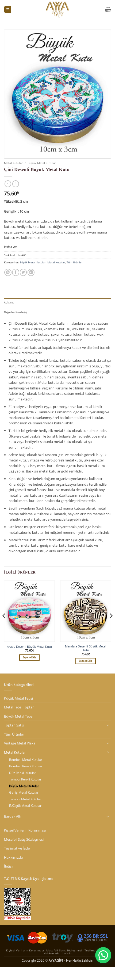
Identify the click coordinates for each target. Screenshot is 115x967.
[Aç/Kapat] (108, 725)
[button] (7, 9)
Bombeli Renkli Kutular (26, 766)
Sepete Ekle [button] (29, 657)
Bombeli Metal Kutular (25, 760)
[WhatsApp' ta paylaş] (7, 272)
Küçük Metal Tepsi (18, 698)
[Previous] (4, 626)
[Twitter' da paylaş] (23, 272)
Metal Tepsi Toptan (19, 707)
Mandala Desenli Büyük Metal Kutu (85, 648)
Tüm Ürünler (75, 262)
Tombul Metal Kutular (25, 799)
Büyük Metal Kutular (42, 163)
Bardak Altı (12, 816)
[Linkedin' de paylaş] (31, 272)
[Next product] (8, 183)
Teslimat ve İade (17, 848)
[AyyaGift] (57, 9)
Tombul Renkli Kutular (25, 779)
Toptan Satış (14, 725)
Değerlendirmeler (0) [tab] (15, 312)
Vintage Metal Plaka (19, 743)
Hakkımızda (13, 857)
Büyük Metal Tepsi (18, 716)
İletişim (10, 866)
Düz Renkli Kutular (22, 773)
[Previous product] (15, 183)
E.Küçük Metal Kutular (25, 806)
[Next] (111, 626)
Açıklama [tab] (9, 302)
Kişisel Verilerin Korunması (25, 830)
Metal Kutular (13, 163)
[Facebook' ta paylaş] (15, 272)
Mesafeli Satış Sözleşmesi (24, 839)
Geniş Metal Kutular (24, 792)
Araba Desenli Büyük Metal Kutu (29, 647)
